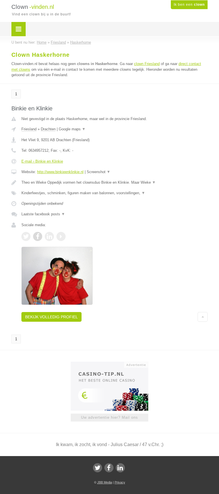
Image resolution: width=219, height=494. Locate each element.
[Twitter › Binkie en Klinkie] (26, 236)
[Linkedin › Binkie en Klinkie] (49, 236)
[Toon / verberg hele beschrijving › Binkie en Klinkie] (114, 182)
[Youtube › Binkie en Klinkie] (61, 236)
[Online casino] (113, 364)
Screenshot (98, 172)
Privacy (120, 482)
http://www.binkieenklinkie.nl (60, 172)
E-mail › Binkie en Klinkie (42, 161)
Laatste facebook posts (43, 214)
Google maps (72, 129)
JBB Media (104, 482)
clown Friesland (147, 64)
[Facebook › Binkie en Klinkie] (37, 236)
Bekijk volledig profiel (51, 317)
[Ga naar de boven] (203, 317)
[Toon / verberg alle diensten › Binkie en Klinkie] (114, 193)
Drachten (48, 129)
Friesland (28, 129)
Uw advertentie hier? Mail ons (109, 417)
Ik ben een (189, 5)
